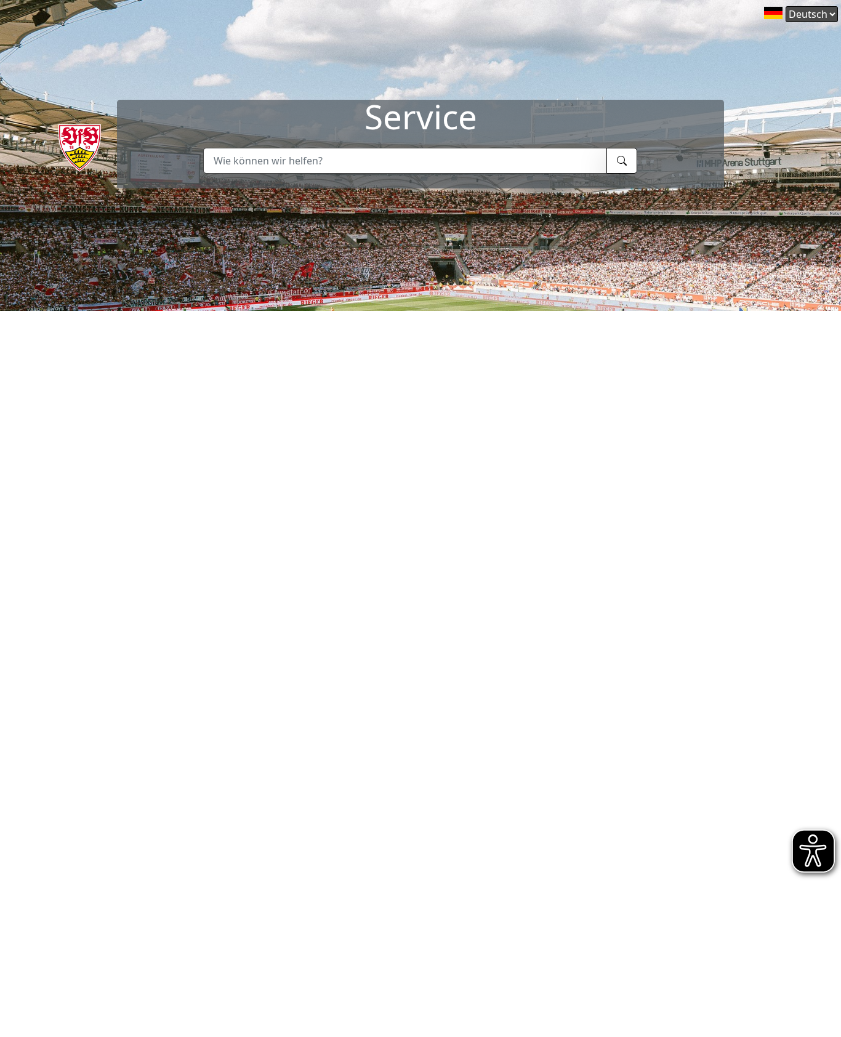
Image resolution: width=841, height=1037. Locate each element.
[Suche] (621, 161)
